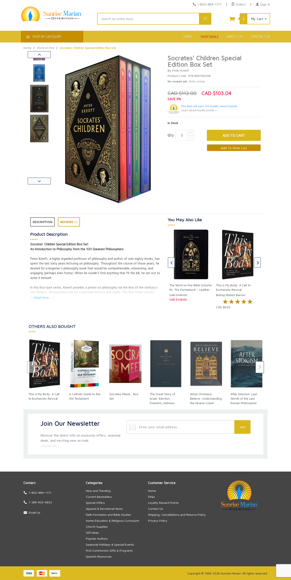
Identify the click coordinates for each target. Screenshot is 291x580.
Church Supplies (97, 526)
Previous (39, 54)
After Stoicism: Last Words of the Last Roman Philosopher (243, 398)
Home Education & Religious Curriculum (112, 520)
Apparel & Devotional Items (104, 508)
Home (188, 36)
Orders (240, 4)
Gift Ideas (92, 532)
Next (39, 181)
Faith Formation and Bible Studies (108, 514)
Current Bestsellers (99, 496)
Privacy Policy (157, 520)
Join (242, 427)
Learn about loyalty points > (199, 110)
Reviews (69, 222)
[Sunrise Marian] (56, 20)
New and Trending (98, 490)
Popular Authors (97, 538)
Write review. (197, 81)
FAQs (151, 496)
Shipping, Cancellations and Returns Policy (177, 514)
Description (42, 222)
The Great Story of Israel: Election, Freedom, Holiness (162, 398)
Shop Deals (210, 36)
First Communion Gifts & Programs (109, 550)
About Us (234, 36)
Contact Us (260, 36)
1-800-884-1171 (209, 4)
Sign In (264, 4)
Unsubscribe (48, 445)
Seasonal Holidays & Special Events (110, 544)
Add (234, 135)
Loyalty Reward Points (163, 502)
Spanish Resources (99, 556)
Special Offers (95, 502)
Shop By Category (47, 36)
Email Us (34, 512)
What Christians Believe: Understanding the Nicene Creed (206, 398)
